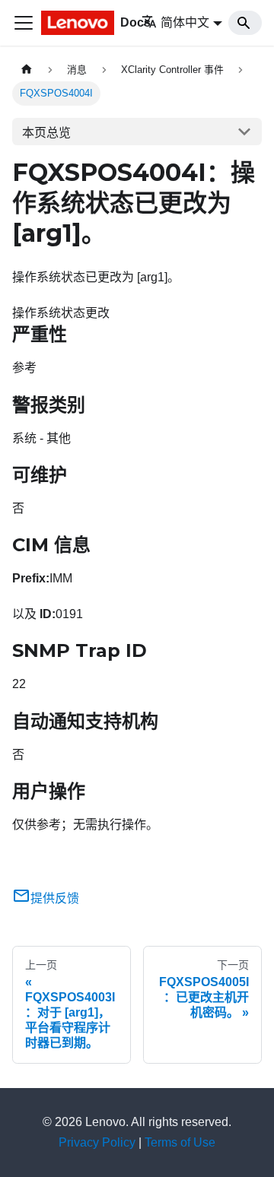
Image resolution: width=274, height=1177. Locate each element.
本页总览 (46, 132)
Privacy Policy (97, 1142)
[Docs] (80, 23)
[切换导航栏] (23, 22)
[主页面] (26, 69)
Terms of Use (180, 1142)
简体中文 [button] (185, 22)
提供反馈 (54, 898)
